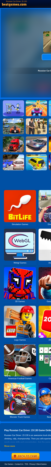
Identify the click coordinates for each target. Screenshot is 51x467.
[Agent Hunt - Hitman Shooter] (36, 119)
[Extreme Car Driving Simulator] (36, 137)
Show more (9, 446)
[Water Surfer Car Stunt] (36, 155)
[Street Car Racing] (13, 119)
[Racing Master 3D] (36, 101)
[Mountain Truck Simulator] (13, 137)
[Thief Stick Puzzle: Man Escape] (13, 101)
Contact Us (19, 464)
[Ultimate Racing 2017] (13, 155)
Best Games (42, 464)
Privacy (32, 464)
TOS (26, 464)
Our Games (9, 464)
